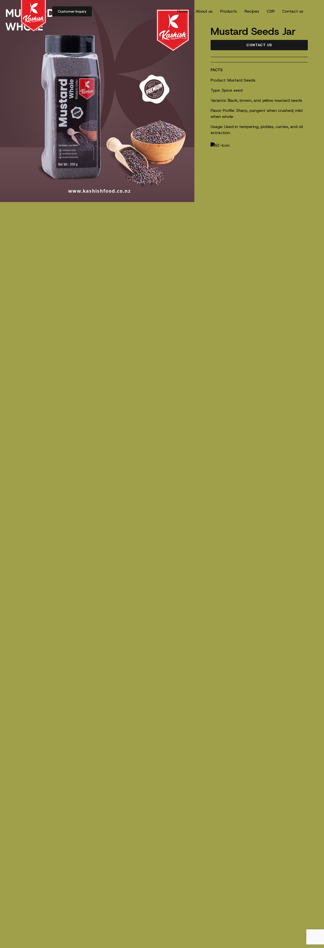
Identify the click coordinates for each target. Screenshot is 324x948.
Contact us (292, 11)
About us (204, 11)
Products (228, 11)
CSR (271, 11)
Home (182, 11)
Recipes (252, 11)
